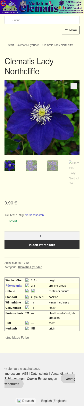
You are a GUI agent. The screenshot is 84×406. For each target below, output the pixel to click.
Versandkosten (34, 215)
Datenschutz (39, 373)
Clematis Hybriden (28, 45)
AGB (25, 373)
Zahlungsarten (14, 378)
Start (11, 45)
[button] (74, 86)
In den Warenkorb (42, 244)
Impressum (12, 373)
